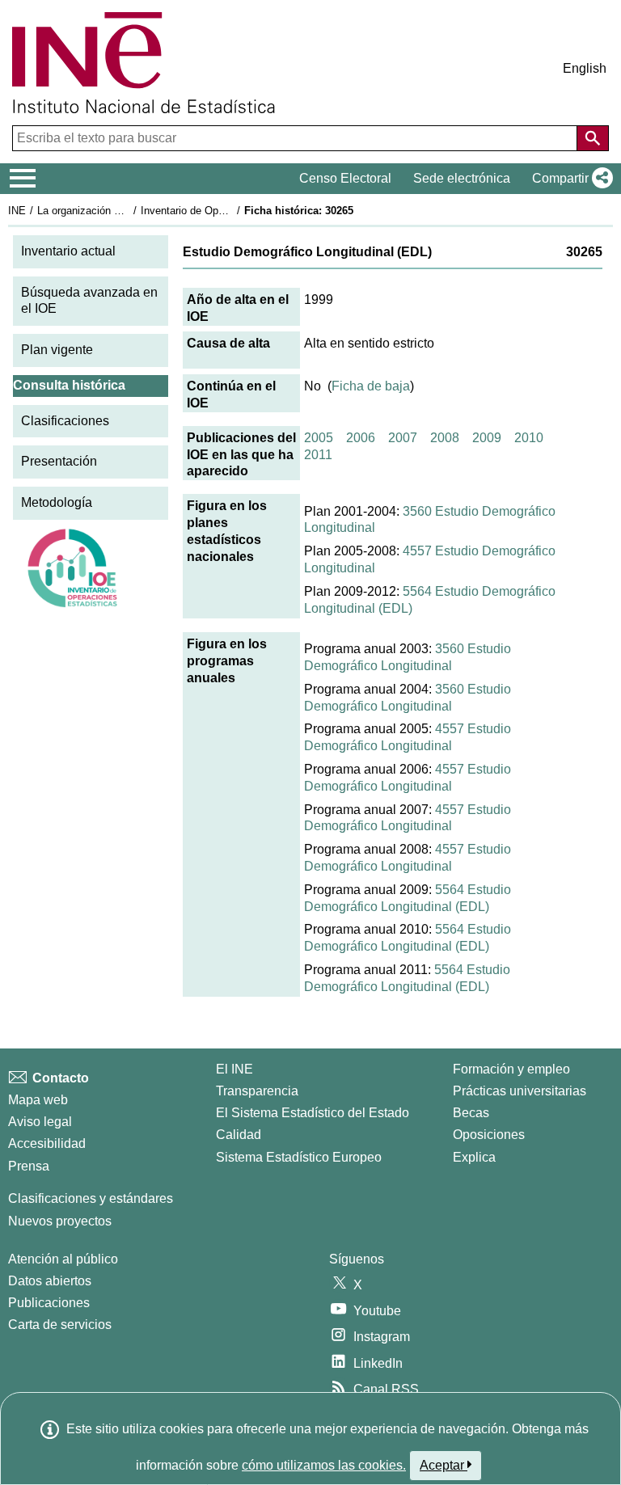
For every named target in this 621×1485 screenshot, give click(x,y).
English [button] (584, 68)
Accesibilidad (47, 1143)
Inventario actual (68, 251)
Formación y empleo (511, 1069)
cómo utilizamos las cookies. (324, 1465)
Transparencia (257, 1091)
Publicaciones (49, 1303)
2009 (486, 438)
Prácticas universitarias (519, 1091)
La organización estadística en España (128, 211)
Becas (471, 1113)
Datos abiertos (49, 1281)
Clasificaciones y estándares (90, 1198)
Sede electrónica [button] (461, 178)
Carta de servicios (60, 1324)
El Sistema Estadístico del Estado (312, 1113)
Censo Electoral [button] (345, 178)
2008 (444, 438)
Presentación (59, 461)
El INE (234, 1069)
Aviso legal (40, 1122)
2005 (318, 438)
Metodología (56, 502)
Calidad (238, 1134)
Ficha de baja (371, 386)
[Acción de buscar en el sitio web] (593, 138)
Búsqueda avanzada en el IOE (89, 300)
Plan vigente (57, 349)
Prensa (28, 1166)
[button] (569, 178)
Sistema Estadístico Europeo (299, 1157)
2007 (402, 438)
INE (17, 211)
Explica (474, 1157)
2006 (360, 438)
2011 (318, 455)
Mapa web (38, 1100)
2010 (528, 438)
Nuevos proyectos (60, 1221)
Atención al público (63, 1259)
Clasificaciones (65, 421)
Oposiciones (489, 1134)
